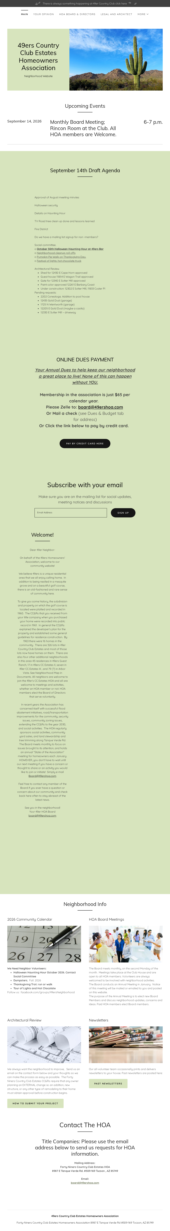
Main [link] (24, 14)
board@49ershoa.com (100, 407)
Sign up (123, 512)
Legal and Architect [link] (116, 14)
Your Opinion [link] (43, 14)
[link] (38, 69)
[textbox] (71, 512)
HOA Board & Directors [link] (77, 14)
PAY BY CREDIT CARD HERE (85, 443)
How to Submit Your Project (35, 1103)
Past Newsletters (108, 1083)
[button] (143, 14)
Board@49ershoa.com (42, 776)
